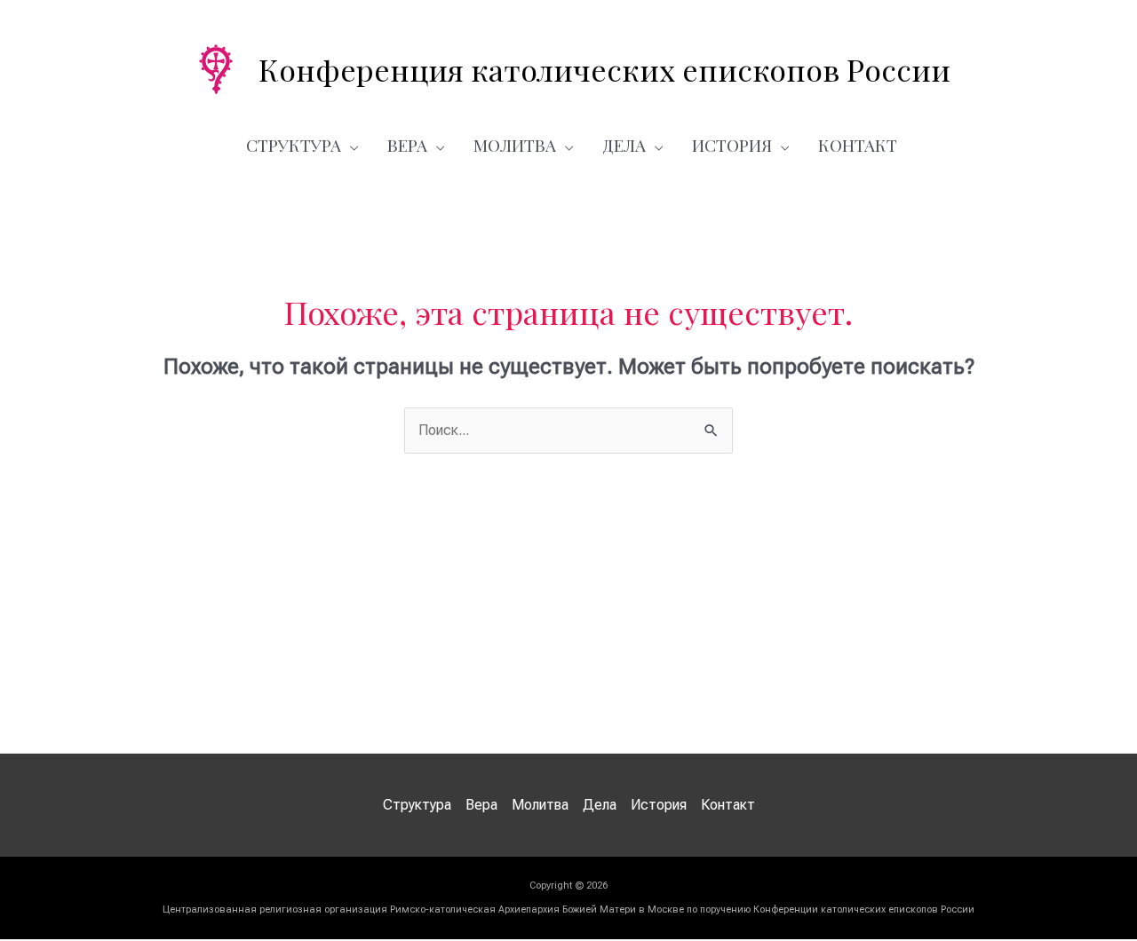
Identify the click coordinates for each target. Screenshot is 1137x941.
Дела (624, 144)
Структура (293, 144)
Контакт (857, 144)
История (732, 144)
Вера (407, 144)
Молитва (514, 144)
